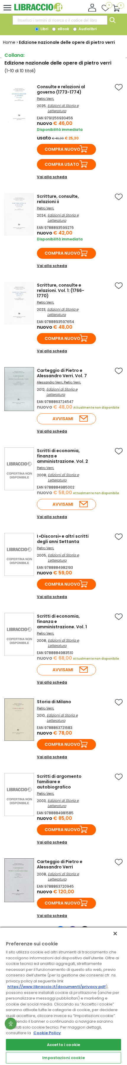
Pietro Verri (45, 99)
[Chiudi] (115, 933)
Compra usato (62, 164)
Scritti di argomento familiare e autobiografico (59, 781)
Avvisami (63, 419)
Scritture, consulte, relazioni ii (58, 199)
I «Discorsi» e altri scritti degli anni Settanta (63, 538)
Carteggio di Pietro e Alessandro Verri (59, 864)
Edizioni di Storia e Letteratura (63, 108)
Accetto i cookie (63, 1045)
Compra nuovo (62, 149)
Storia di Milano (54, 702)
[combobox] (60, 20)
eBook (63, 28)
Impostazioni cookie (63, 1058)
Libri (44, 28)
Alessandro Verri (49, 382)
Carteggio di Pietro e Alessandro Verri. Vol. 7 (62, 373)
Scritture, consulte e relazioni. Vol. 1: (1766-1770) (60, 290)
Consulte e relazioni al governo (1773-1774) (61, 89)
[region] (63, 996)
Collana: (14, 55)
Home (9, 42)
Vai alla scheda (52, 176)
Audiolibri (87, 28)
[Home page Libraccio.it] (38, 10)
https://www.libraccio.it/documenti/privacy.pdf (56, 986)
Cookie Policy (47, 1033)
